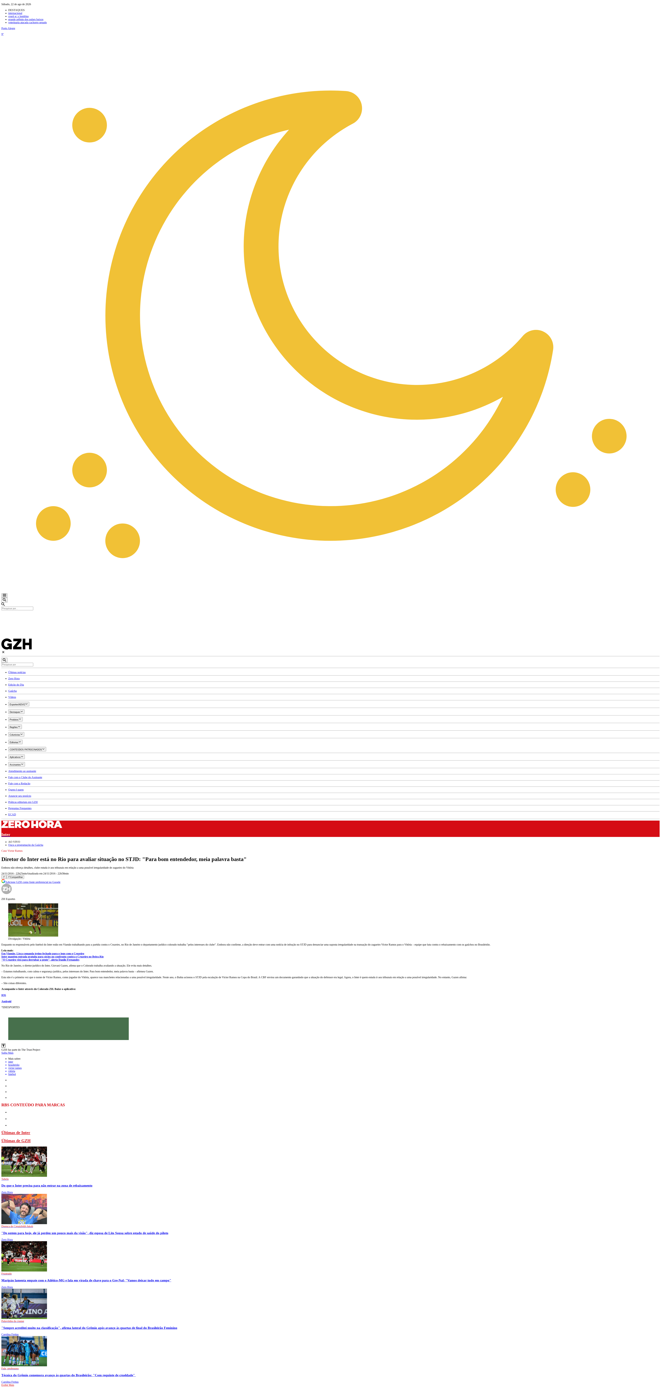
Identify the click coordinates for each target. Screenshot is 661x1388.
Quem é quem (16, 789)
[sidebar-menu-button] (4, 595)
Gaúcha (12, 690)
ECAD (12, 814)
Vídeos (12, 697)
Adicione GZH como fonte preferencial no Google (32, 882)
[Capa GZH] (330, 616)
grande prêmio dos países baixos (25, 19)
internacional (15, 13)
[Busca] (4, 600)
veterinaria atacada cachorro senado (27, 22)
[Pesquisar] (4, 660)
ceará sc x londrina (18, 16)
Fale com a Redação (19, 783)
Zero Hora (14, 678)
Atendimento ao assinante (22, 771)
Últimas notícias (17, 672)
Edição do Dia (16, 684)
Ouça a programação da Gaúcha (25, 844)
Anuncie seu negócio (19, 795)
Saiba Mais (7, 1052)
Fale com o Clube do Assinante (25, 777)
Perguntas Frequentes (20, 808)
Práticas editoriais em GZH (23, 802)
